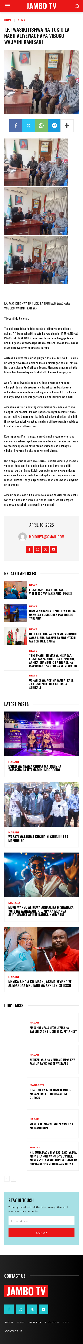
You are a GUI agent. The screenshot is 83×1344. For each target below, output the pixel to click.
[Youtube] (53, 549)
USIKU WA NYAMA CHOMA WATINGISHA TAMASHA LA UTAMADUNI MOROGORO (34, 768)
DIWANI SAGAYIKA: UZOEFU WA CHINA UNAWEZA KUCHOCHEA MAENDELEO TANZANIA (52, 614)
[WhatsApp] (41, 125)
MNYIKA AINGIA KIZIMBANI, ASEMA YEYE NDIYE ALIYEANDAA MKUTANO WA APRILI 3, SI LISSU (40, 983)
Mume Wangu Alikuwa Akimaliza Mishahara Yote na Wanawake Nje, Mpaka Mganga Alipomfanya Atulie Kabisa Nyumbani (41, 911)
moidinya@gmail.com (46, 536)
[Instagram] (37, 549)
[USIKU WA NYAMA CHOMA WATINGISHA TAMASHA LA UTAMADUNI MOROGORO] (41, 734)
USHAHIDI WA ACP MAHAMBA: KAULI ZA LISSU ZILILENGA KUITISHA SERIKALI (51, 684)
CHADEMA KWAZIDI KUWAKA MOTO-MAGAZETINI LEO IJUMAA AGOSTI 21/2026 (50, 1094)
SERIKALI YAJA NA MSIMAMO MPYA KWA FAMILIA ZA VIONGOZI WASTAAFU (52, 1061)
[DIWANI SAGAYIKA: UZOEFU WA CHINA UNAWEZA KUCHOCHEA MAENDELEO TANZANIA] (15, 613)
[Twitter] (28, 125)
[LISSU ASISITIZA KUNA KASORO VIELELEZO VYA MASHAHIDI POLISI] (15, 590)
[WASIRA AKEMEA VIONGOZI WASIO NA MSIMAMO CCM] (15, 1124)
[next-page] (13, 1179)
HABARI (13, 762)
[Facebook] (15, 125)
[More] (67, 125)
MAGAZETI (37, 1085)
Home (8, 20)
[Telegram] (54, 125)
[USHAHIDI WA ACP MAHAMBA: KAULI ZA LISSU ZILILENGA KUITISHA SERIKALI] (15, 682)
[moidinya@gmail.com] (23, 536)
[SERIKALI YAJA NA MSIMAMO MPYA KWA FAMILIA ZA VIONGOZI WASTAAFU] (15, 1059)
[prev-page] (7, 1179)
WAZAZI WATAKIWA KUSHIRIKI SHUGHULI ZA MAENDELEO (38, 838)
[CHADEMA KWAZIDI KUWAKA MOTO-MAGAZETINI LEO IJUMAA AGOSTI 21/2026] (15, 1091)
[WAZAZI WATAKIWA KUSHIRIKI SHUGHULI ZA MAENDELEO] (41, 804)
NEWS (21, 20)
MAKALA (14, 903)
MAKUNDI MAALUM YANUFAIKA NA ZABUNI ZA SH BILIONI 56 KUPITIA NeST (53, 1029)
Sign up (41, 1232)
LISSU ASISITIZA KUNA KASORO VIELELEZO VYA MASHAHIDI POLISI (50, 591)
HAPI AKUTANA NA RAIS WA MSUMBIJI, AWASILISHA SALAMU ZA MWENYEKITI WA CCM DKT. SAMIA (53, 637)
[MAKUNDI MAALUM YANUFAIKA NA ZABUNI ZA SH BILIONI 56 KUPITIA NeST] (15, 1027)
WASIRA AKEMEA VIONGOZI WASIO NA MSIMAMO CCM (51, 1126)
